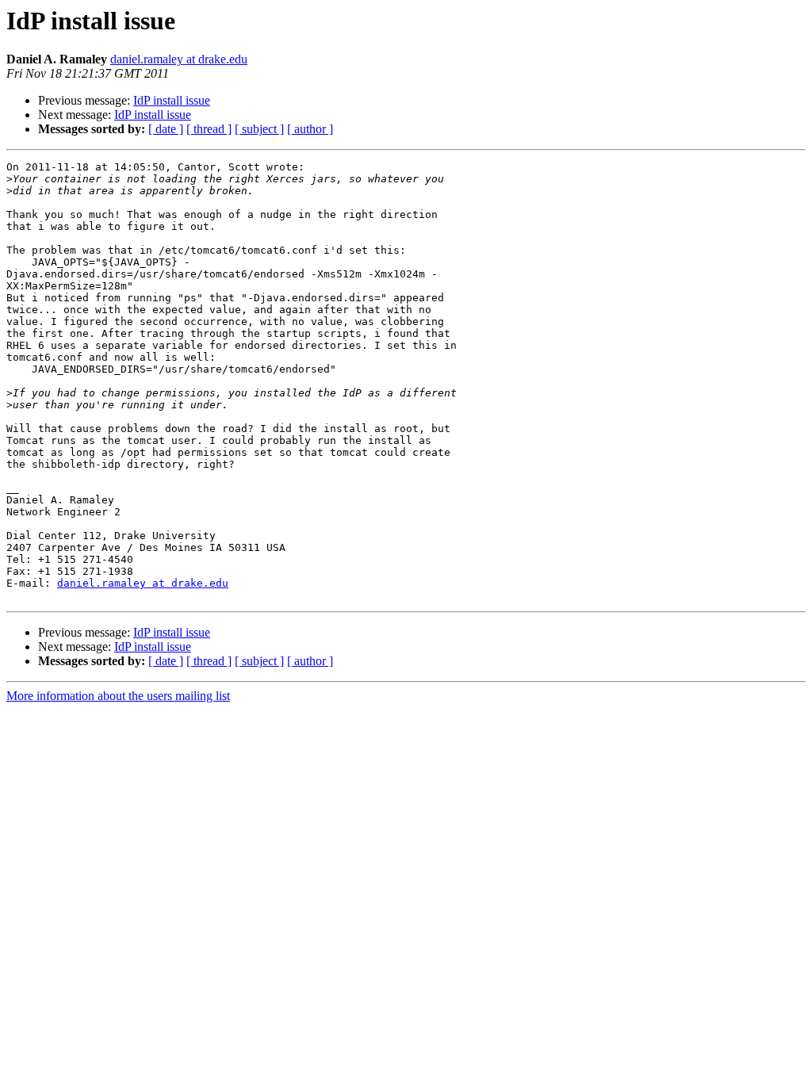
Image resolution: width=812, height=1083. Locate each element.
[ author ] (310, 129)
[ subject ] (259, 129)
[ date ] (165, 129)
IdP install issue (171, 100)
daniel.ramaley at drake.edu (178, 59)
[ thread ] (209, 129)
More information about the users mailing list (118, 695)
